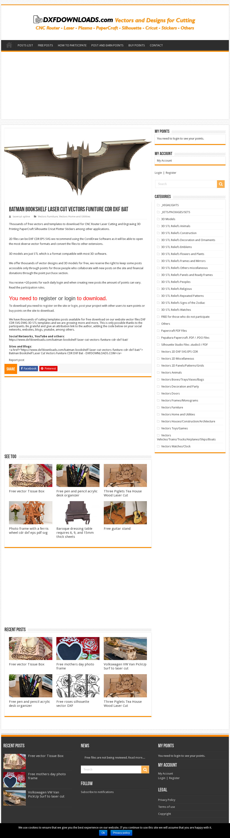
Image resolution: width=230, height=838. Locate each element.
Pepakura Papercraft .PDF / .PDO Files (185, 337)
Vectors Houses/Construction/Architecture (188, 421)
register (48, 305)
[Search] (221, 184)
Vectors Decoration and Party (180, 386)
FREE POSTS (45, 45)
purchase (52, 273)
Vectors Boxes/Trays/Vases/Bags (182, 379)
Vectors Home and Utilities (74, 216)
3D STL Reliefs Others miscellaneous (184, 268)
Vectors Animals (171, 372)
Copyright (164, 813)
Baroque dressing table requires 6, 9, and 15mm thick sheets (75, 533)
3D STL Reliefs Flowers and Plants (182, 254)
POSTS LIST (25, 45)
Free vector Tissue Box (26, 491)
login (74, 305)
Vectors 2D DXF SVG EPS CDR (179, 351)
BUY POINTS (136, 45)
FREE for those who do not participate (185, 316)
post (82, 305)
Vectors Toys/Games (174, 428)
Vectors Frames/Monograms (179, 400)
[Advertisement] (115, 85)
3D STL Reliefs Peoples (175, 282)
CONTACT (156, 45)
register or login (57, 298)
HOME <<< (9, 45)
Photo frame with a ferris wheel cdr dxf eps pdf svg (29, 531)
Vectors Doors (170, 393)
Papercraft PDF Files (174, 330)
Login (158, 172)
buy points (15, 310)
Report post (16, 360)
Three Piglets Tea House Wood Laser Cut (123, 493)
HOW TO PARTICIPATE (72, 45)
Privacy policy (121, 832)
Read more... (136, 757)
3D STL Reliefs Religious (176, 289)
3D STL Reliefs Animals (175, 226)
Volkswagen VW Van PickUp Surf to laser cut (125, 666)
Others (165, 323)
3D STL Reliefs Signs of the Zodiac (183, 302)
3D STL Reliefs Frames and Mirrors (183, 261)
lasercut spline (21, 216)
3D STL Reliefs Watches (176, 309)
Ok (103, 832)
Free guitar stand (117, 529)
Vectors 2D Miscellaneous (177, 358)
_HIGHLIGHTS (170, 205)
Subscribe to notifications (97, 792)
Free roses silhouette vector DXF (72, 704)
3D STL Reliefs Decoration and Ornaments (188, 240)
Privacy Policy (166, 800)
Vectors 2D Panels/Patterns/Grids (182, 365)
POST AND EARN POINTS (107, 45)
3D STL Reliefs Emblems (176, 247)
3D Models (168, 219)
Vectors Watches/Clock (175, 446)
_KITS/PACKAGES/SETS (175, 212)
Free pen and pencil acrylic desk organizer (76, 493)
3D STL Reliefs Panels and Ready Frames (187, 275)
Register (171, 172)
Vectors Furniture (48, 216)
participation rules (32, 287)
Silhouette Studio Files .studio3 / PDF (184, 344)
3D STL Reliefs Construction (179, 233)
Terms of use (166, 807)
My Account (164, 160)
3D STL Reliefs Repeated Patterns (182, 295)
